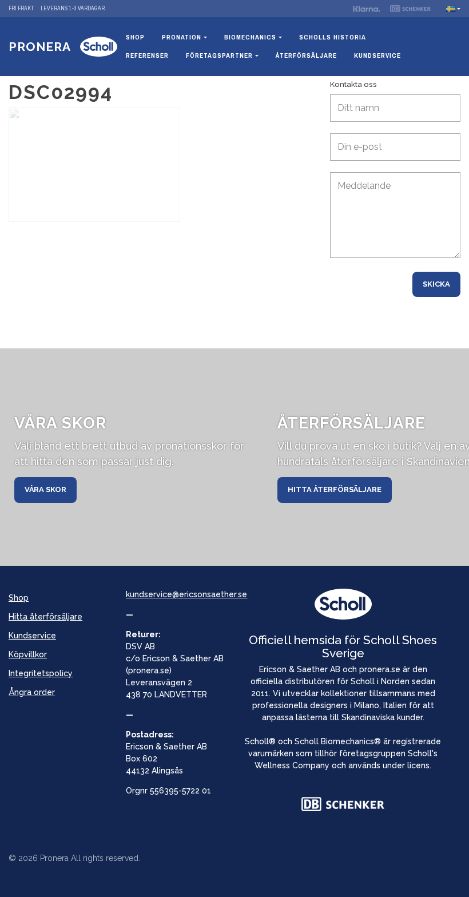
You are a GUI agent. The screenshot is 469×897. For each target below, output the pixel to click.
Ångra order (32, 692)
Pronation (181, 37)
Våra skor (45, 489)
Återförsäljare (306, 55)
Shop (135, 37)
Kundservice (377, 55)
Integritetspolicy (41, 673)
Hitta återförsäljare (334, 489)
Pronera (40, 46)
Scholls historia (332, 37)
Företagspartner (219, 55)
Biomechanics (250, 37)
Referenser (147, 55)
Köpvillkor (28, 654)
